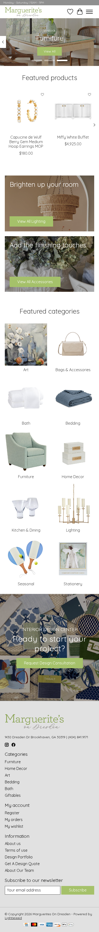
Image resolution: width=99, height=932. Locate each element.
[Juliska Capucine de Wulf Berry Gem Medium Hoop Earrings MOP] (26, 111)
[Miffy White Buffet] (73, 111)
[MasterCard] (34, 925)
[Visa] (42, 925)
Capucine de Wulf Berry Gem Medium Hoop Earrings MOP (26, 142)
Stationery (73, 583)
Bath (26, 423)
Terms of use (16, 850)
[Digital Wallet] (68, 925)
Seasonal (26, 583)
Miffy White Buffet (73, 137)
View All (50, 51)
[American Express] (49, 925)
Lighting (73, 530)
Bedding (73, 423)
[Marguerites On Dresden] (23, 12)
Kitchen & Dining (26, 530)
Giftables (13, 795)
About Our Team (19, 870)
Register (12, 812)
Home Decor (73, 476)
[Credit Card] (26, 925)
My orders (14, 819)
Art (26, 369)
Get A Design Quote (22, 863)
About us (13, 843)
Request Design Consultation (49, 663)
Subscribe (78, 890)
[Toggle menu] (89, 12)
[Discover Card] (57, 925)
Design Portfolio (19, 857)
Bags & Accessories (73, 369)
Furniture (26, 476)
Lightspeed (13, 918)
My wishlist (14, 826)
